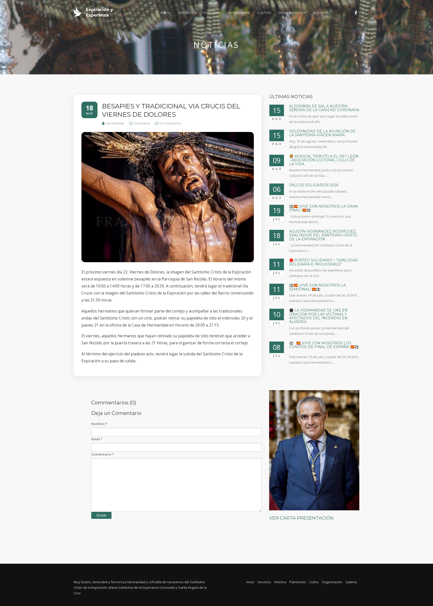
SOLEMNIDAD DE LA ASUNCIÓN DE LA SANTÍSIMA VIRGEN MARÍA (322, 133)
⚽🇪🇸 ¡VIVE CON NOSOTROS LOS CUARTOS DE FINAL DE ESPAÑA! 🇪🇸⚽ (324, 347)
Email (96, 439)
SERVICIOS (187, 13)
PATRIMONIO (239, 13)
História (280, 582)
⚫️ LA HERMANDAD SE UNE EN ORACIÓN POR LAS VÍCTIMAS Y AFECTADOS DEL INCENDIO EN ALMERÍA (318, 316)
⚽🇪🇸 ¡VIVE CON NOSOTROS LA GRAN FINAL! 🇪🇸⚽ (323, 208)
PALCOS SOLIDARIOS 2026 (313, 185)
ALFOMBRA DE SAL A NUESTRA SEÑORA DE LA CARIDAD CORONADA (324, 108)
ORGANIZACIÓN (292, 13)
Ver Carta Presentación (301, 518)
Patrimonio (297, 582)
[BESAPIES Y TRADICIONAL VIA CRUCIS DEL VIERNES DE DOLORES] (167, 197)
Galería (351, 582)
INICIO (165, 13)
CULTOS (264, 13)
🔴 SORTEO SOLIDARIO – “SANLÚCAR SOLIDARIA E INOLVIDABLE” (323, 262)
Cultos (314, 582)
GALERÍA (321, 13)
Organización (332, 582)
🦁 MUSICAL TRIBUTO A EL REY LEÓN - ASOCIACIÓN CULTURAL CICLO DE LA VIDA (324, 160)
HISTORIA (212, 13)
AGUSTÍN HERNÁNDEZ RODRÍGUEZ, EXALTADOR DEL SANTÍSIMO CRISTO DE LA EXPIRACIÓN (323, 235)
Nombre (99, 423)
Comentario (102, 454)
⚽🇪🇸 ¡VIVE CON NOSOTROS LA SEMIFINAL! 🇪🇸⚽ (317, 287)
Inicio (250, 582)
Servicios (264, 582)
